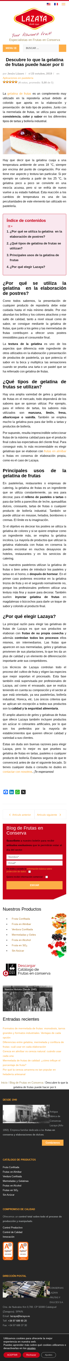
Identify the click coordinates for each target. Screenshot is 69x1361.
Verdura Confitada (22, 929)
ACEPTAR (12, 1355)
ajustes (31, 1348)
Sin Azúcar (18, 950)
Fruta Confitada (21, 918)
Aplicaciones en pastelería (18, 77)
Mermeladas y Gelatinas (16, 1181)
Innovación (8, 1236)
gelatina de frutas (19, 93)
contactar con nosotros (17, 771)
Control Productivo (12, 1227)
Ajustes (48, 1355)
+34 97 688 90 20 (17, 1320)
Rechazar (31, 1355)
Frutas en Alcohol (12, 1185)
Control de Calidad (12, 1232)
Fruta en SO (19, 945)
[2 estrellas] (7, 81)
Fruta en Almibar (21, 924)
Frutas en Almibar (12, 1171)
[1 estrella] (4, 81)
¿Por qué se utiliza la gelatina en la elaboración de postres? (36, 234)
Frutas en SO (10, 1190)
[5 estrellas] (16, 81)
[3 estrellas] (10, 81)
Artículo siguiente (47, 814)
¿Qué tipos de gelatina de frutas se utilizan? (35, 246)
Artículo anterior (21, 814)
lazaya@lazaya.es (20, 1316)
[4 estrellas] (13, 81)
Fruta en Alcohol (21, 940)
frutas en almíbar (55, 451)
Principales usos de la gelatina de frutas (34, 257)
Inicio (4, 1082)
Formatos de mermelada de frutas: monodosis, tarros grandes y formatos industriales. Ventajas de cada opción (34, 1033)
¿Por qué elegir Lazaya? (27, 267)
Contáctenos (53, 1142)
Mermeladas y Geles (24, 934)
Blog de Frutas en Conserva (26, 1082)
